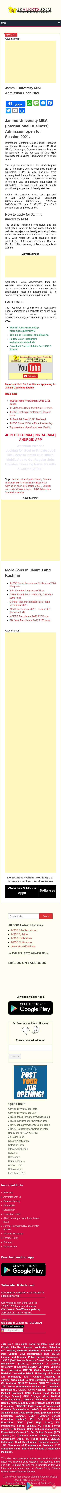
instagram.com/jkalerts (22, 342)
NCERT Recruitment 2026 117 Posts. (29, 616)
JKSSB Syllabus (19, 934)
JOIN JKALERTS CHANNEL (16, 1312)
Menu (4, 23)
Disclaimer (9, 1210)
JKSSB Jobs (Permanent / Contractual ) (29, 1117)
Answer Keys (15, 1165)
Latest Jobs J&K (16, 1173)
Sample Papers (16, 1161)
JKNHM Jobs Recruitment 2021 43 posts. (31, 408)
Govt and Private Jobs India (22, 1109)
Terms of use (10, 1246)
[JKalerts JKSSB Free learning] (30, 367)
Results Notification (18, 1141)
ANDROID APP (30, 439)
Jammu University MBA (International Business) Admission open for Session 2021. (28, 482)
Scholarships (15, 1169)
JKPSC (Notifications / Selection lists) (28, 1129)
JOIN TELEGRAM (18, 435)
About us (8, 1192)
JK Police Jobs (16, 1137)
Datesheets (14, 1157)
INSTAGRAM (44, 435)
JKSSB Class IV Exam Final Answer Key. (31, 423)
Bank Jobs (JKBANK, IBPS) (23, 1133)
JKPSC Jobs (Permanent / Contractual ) (29, 1125)
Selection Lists (16, 1145)
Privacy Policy (10, 1238)
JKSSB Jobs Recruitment (24, 930)
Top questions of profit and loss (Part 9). (30, 427)
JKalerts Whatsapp (13, 1233)
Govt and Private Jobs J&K (22, 1113)
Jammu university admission (26, 479)
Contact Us (9, 1205)
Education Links (11, 1214)
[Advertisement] (30, 62)
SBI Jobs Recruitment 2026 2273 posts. (30, 620)
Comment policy (11, 1201)
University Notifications (23, 946)
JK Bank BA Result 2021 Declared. (28, 419)
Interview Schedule (18, 1149)
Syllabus (12, 1153)
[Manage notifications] (54, 1486)
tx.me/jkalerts (41, 335)
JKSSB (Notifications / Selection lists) (28, 1121)
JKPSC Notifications (21, 942)
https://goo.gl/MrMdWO (22, 331)
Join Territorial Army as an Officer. (27, 590)
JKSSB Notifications (21, 938)
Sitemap (7, 1242)
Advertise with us (12, 1197)
